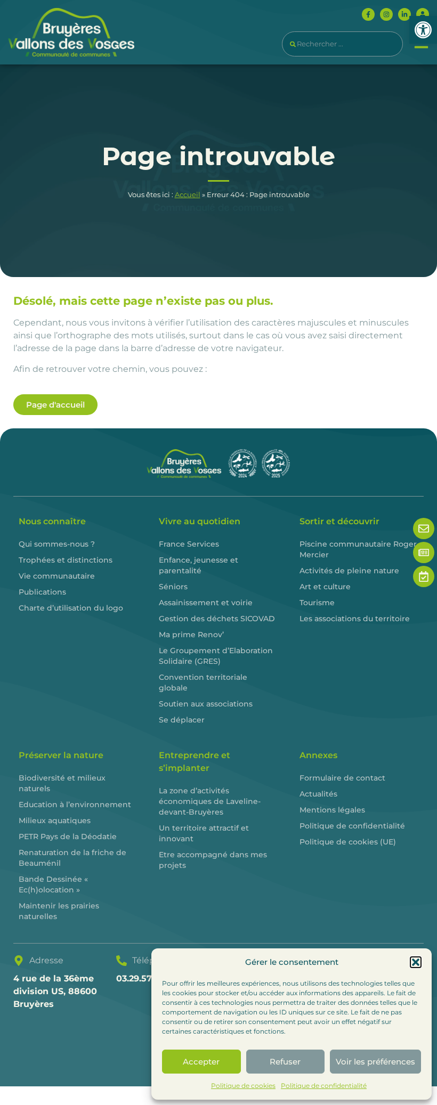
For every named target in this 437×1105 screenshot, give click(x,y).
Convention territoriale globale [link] (203, 682)
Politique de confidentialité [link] (324, 1086)
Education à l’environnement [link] (75, 804)
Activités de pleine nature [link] (349, 570)
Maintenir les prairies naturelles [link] (59, 911)
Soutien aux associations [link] (206, 704)
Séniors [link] (173, 586)
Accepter (201, 1062)
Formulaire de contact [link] (342, 778)
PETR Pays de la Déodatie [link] (68, 836)
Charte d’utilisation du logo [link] (71, 608)
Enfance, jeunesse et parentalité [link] (198, 565)
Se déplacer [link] (182, 720)
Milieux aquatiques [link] (55, 820)
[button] (415, 962)
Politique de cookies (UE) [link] (348, 842)
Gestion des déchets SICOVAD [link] (217, 618)
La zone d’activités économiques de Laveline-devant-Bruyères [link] (210, 801)
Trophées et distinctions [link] (65, 560)
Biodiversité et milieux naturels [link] (62, 783)
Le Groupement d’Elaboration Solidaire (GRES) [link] (216, 656)
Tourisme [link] (317, 602)
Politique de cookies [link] (243, 1086)
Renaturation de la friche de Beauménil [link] (72, 858)
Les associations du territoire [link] (355, 618)
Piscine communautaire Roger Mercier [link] (358, 549)
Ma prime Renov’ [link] (191, 634)
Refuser (285, 1062)
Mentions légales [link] (332, 810)
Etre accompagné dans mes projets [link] (213, 860)
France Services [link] (189, 544)
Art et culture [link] (325, 586)
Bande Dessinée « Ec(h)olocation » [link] (53, 884)
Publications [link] (42, 592)
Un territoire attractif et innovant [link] (204, 833)
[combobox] (342, 43)
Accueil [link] (187, 195)
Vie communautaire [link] (57, 576)
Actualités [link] (318, 794)
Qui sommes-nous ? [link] (57, 544)
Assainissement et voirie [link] (206, 602)
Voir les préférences (375, 1062)
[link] (423, 30)
